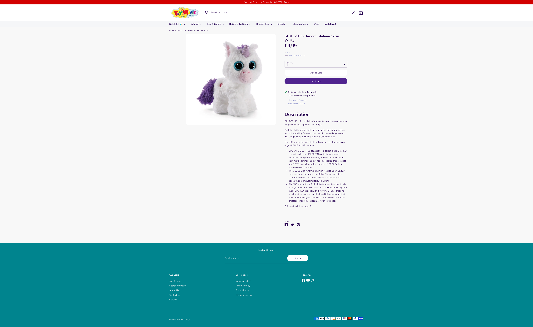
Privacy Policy (242, 290)
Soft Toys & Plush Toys (297, 55)
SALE (316, 24)
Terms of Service (244, 295)
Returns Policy (243, 285)
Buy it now (316, 81)
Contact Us (174, 295)
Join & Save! (330, 24)
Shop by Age (299, 24)
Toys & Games (214, 24)
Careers (173, 299)
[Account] (353, 12)
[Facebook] (303, 280)
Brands (281, 24)
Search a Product (177, 285)
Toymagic (186, 319)
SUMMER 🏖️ (176, 24)
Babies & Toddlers (238, 24)
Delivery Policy (243, 281)
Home (171, 31)
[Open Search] (207, 12)
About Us (174, 290)
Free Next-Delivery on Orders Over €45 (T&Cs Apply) (266, 2)
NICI (288, 52)
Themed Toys (263, 24)
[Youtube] (308, 280)
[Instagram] (312, 280)
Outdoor (194, 24)
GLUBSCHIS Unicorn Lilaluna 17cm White (192, 31)
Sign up (297, 258)
